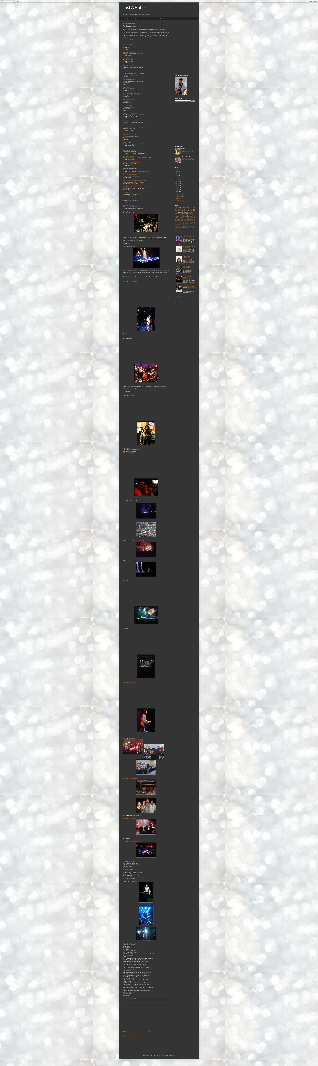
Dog (177, 216)
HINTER (180, 215)
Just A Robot (134, 7)
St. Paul (176, 223)
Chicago (186, 220)
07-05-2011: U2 (126, 87)
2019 (177, 173)
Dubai (194, 226)
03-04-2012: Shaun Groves (129, 66)
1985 (194, 223)
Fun (177, 217)
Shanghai (192, 222)
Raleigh (186, 222)
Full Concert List (181, 200)
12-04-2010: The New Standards (130, 113)
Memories (189, 209)
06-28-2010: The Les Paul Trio (130, 134)
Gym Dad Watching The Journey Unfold (188, 267)
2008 (187, 219)
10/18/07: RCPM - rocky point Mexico (132, 841)
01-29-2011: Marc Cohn (128, 99)
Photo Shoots (163, 18)
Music (185, 215)
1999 (185, 224)
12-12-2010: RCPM (127, 105)
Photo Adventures (152, 18)
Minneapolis (177, 213)
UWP (180, 228)
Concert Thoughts (131, 18)
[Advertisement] (146, 1017)
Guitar (185, 216)
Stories (184, 217)
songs (181, 212)
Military (185, 227)
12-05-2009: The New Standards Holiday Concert (134, 180)
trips (175, 219)
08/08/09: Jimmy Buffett (128, 452)
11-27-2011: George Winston (129, 79)
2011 (177, 189)
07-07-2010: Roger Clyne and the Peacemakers (134, 127)
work (176, 212)
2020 (177, 171)
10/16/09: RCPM (127, 211)
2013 (177, 185)
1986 (189, 217)
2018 (177, 175)
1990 (183, 219)
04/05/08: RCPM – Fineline (129, 818)
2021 (177, 170)
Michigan (181, 227)
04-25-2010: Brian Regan (128, 156)
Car (184, 226)
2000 (189, 224)
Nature (182, 222)
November (179, 196)
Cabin (182, 220)
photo (192, 212)
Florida (190, 216)
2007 (193, 217)
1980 (191, 223)
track (176, 230)
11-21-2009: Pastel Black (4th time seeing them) (134, 193)
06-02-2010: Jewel (127, 142)
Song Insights (142, 18)
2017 (177, 177)
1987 (179, 219)
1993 (177, 224)
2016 (177, 179)
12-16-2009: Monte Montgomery (130, 174)
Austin (177, 220)
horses (193, 228)
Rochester (177, 210)
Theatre (176, 228)
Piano (193, 227)
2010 (177, 191)
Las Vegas (177, 222)
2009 (177, 193)
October (179, 198)
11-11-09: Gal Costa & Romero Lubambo (132, 199)
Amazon (189, 149)
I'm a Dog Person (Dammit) (189, 286)
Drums (190, 226)
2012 (177, 187)
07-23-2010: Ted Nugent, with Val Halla (132, 121)
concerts (128, 1000)
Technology (182, 223)
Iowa (177, 227)
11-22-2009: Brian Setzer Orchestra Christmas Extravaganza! (137, 186)
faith (189, 228)
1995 (181, 224)
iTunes (183, 149)
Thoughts (178, 207)
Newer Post (125, 1031)
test (187, 223)
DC (187, 226)
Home (122, 18)
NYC (181, 217)
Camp (176, 226)
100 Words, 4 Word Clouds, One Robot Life (189, 247)
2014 (177, 183)
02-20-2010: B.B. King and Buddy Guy (132, 162)
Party (189, 227)
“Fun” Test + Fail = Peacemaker (187, 277)
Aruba (194, 219)
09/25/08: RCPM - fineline (129, 682)
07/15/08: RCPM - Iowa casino (130, 778)
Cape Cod (180, 226)
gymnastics (190, 213)
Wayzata (184, 228)
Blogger (173, 1055)
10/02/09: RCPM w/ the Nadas (130, 281)
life (175, 215)
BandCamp (184, 151)
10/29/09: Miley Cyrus (128, 205)
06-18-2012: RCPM (127, 44)
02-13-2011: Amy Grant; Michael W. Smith (133, 93)
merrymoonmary (161, 1055)
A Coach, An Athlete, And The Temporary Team (188, 237)
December (179, 194)
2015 (177, 181)
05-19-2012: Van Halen (128, 52)
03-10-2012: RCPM (127, 58)
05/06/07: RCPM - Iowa (128, 861)
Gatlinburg (192, 220)
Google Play (190, 151)
